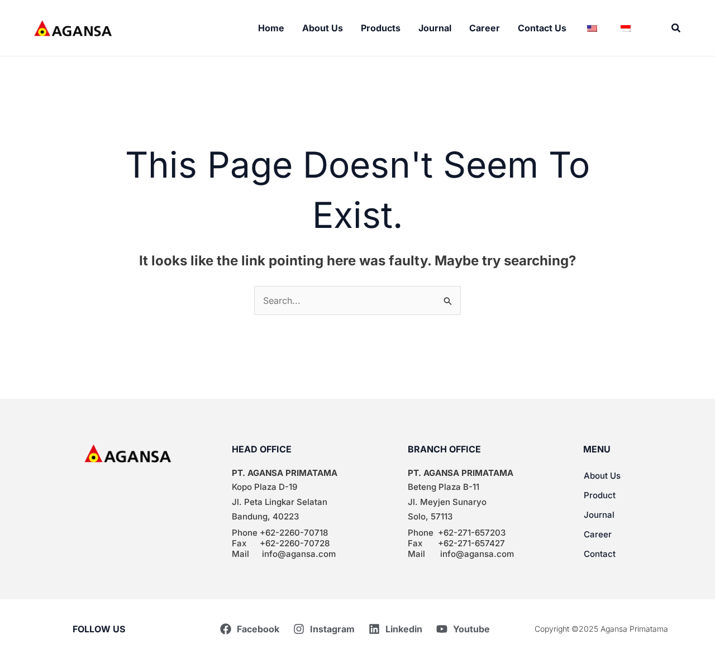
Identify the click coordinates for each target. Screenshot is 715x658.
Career (598, 534)
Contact (600, 554)
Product (600, 495)
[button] (676, 28)
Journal (599, 514)
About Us (602, 475)
